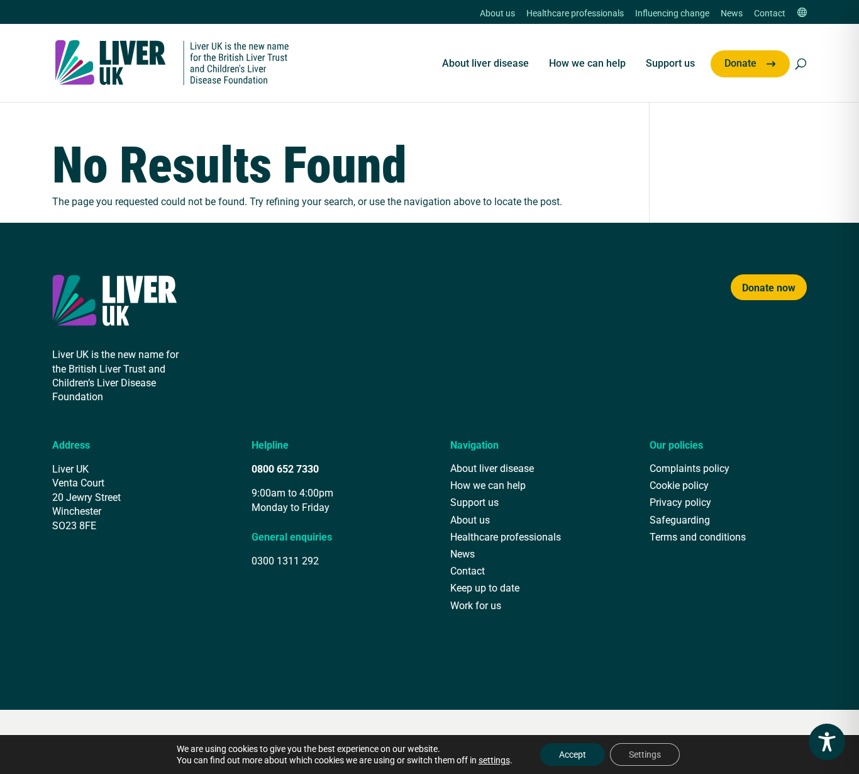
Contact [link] (769, 14)
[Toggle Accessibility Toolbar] (826, 741)
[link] (172, 61)
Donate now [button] (768, 287)
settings (494, 760)
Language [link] (802, 14)
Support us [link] (670, 64)
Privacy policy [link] (680, 501)
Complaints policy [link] (689, 467)
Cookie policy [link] (679, 484)
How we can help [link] (587, 64)
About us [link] (497, 14)
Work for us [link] (475, 605)
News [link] (732, 14)
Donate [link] (740, 64)
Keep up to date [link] (484, 587)
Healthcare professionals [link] (575, 14)
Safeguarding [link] (680, 519)
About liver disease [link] (485, 64)
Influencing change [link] (672, 14)
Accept (572, 754)
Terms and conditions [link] (698, 536)
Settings (645, 754)
